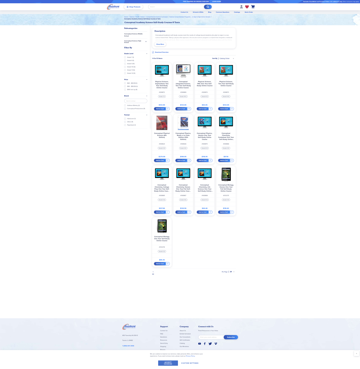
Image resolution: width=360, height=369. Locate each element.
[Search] (208, 7)
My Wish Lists (247, 6)
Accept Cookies (168, 363)
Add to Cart (160, 109)
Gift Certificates (185, 340)
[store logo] (113, 7)
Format (127, 115)
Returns (162, 350)
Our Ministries (184, 346)
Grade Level (128, 54)
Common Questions (222, 12)
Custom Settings (189, 363)
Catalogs (237, 12)
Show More (160, 44)
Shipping (163, 346)
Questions (163, 337)
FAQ (161, 334)
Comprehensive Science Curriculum (157, 17)
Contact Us (184, 12)
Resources (163, 340)
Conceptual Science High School (132, 42)
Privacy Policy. (190, 356)
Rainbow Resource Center (129, 327)
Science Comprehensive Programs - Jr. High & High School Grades (190, 17)
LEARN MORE (216, 1)
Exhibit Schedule (185, 334)
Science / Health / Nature (137, 17)
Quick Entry (164, 343)
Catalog (182, 343)
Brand (126, 96)
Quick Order (249, 12)
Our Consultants (185, 337)
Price (126, 80)
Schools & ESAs (198, 12)
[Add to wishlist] (168, 108)
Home (126, 17)
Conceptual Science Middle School (133, 35)
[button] (241, 7)
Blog (209, 12)
